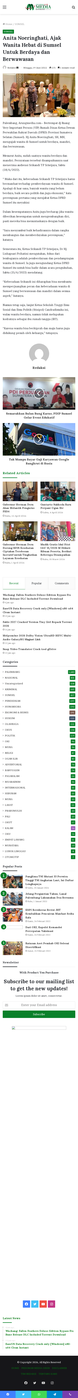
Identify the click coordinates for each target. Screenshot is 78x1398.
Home (8, 24)
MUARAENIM (12, 781)
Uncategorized (14, 683)
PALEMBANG (12, 671)
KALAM (9, 828)
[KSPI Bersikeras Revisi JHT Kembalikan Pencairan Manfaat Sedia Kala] (13, 915)
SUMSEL (19, 24)
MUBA (9, 747)
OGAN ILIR (11, 758)
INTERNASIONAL (15, 787)
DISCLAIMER (59, 1368)
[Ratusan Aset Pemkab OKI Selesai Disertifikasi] (13, 948)
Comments (62, 583)
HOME (15, 1368)
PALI (7, 816)
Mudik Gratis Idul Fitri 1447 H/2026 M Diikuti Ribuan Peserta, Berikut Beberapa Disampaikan (55, 549)
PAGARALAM (12, 776)
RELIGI (9, 752)
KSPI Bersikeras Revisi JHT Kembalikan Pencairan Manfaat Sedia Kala (49, 913)
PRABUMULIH (13, 810)
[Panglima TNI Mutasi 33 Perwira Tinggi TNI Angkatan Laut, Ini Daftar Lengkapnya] (13, 881)
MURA (9, 799)
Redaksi (11, 67)
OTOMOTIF (12, 856)
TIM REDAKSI (28, 1373)
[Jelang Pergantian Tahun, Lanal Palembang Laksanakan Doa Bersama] (13, 899)
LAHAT (9, 804)
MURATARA (12, 845)
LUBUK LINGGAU (15, 851)
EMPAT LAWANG (14, 839)
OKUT (8, 822)
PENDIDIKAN (12, 700)
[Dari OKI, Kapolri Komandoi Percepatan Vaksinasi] (13, 932)
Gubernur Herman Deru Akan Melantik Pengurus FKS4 (18, 508)
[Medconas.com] (39, 7)
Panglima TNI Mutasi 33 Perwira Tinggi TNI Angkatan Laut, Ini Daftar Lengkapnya (49, 880)
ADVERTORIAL (13, 764)
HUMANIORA (13, 706)
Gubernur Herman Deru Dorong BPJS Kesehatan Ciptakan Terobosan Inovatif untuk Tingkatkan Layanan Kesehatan (20, 551)
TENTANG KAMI (48, 1373)
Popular (37, 583)
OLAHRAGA (12, 723)
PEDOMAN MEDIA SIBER (35, 1368)
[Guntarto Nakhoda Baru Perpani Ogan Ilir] (57, 491)
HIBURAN (11, 793)
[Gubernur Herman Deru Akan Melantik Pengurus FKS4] (20, 491)
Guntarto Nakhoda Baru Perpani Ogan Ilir (55, 506)
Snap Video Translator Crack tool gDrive (29, 649)
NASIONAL (11, 677)
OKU (8, 833)
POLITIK (10, 735)
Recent (14, 583)
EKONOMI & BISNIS (16, 712)
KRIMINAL (11, 689)
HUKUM (10, 718)
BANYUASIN (12, 770)
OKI (7, 741)
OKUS (8, 729)
